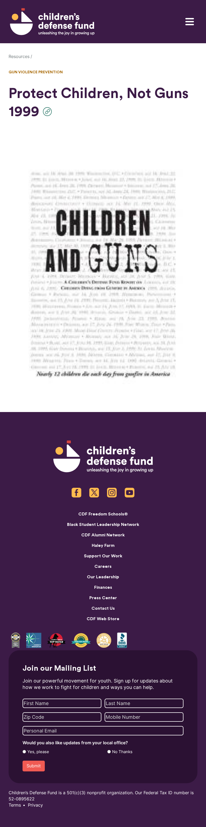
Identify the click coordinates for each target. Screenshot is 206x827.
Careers (103, 566)
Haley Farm (103, 545)
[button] (48, 111)
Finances (103, 587)
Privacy (35, 805)
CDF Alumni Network (103, 535)
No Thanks (122, 752)
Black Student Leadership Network (103, 524)
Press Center (103, 598)
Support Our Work (103, 556)
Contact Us (103, 608)
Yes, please (38, 752)
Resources (19, 56)
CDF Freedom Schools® (103, 514)
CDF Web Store (103, 619)
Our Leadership (103, 577)
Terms (15, 805)
